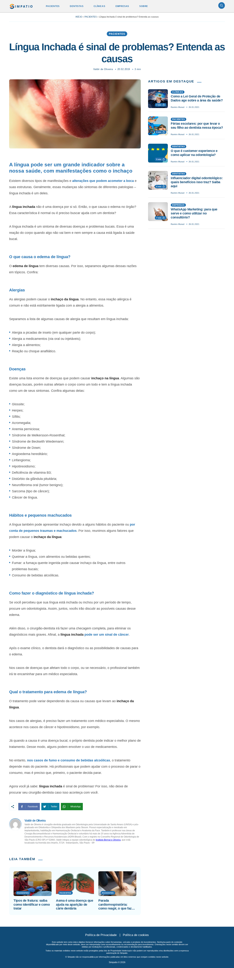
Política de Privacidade (101, 935)
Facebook (33, 806)
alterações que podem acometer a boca (103, 181)
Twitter (54, 806)
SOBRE (143, 6)
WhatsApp (75, 806)
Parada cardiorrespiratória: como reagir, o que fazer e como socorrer (116, 905)
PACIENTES (53, 6)
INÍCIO (79, 17)
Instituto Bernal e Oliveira (108, 840)
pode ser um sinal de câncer (106, 634)
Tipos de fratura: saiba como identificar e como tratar (32, 904)
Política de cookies (136, 935)
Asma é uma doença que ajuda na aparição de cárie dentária (74, 904)
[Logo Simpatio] (21, 5)
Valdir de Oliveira (103, 69)
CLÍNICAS (99, 6)
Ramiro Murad (177, 107)
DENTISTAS (76, 6)
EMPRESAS (122, 6)
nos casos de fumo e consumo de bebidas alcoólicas (68, 760)
